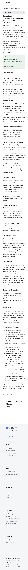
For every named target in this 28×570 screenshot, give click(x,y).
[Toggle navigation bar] (3, 2)
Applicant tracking (11, 523)
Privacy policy (8, 565)
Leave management (11, 521)
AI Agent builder (10, 450)
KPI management (11, 516)
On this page (7, 12)
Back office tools (10, 471)
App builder (9, 448)
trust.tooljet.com (9, 66)
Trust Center (9, 455)
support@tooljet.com (12, 542)
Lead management (11, 514)
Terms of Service (18, 565)
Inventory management (12, 519)
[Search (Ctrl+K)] (25, 2)
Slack (7, 497)
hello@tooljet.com (11, 540)
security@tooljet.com (15, 388)
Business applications (12, 474)
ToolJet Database (11, 453)
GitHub (8, 495)
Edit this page (8, 394)
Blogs (7, 490)
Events (8, 493)
